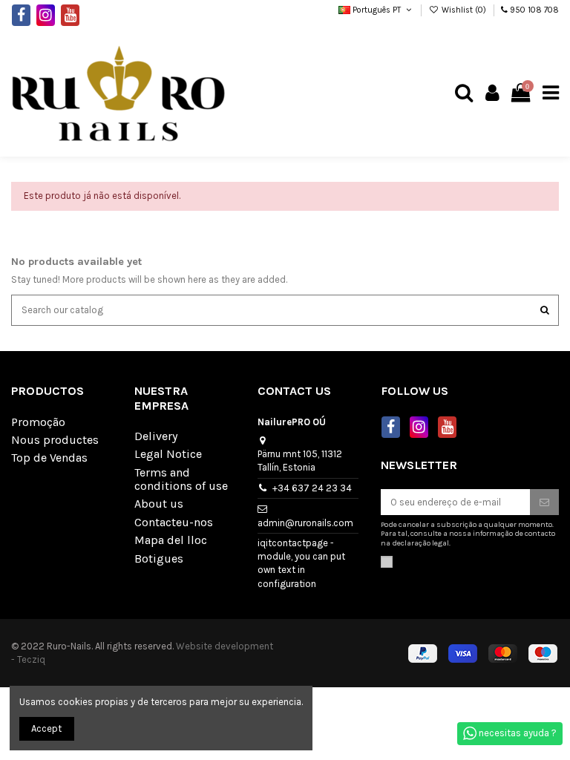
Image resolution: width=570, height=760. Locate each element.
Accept (46, 728)
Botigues (158, 559)
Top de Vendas (49, 458)
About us (158, 504)
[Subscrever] (544, 502)
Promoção (38, 422)
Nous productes (55, 440)
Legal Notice (168, 454)
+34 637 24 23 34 (312, 488)
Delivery (155, 436)
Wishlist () (463, 10)
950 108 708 (534, 10)
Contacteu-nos (173, 522)
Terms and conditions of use (181, 479)
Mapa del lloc (170, 540)
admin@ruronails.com (305, 522)
